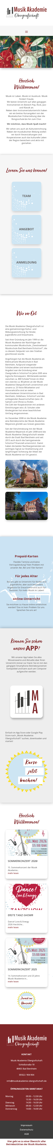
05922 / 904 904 (26, 1074)
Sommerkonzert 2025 (22, 969)
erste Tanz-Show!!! (20, 915)
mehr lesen (13, 873)
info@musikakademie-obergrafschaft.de (26, 1081)
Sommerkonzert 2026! (22, 861)
